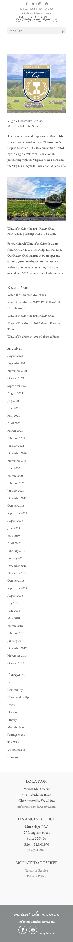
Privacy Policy (36, 876)
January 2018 (15, 641)
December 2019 (17, 498)
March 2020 (15, 476)
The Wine (32, 126)
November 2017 (17, 655)
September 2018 (17, 588)
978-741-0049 (36, 850)
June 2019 (13, 528)
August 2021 (15, 393)
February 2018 (16, 633)
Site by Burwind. (47, 933)
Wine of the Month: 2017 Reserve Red (30, 228)
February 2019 (16, 551)
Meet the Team (16, 727)
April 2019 (14, 543)
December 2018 (17, 566)
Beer (10, 682)
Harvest (12, 712)
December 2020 (17, 453)
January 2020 (15, 490)
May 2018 (13, 618)
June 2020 (13, 468)
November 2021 (17, 371)
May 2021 (13, 416)
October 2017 (15, 663)
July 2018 (13, 603)
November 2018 (17, 573)
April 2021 (14, 423)
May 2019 (13, 536)
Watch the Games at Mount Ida (26, 295)
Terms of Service (36, 870)
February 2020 (16, 483)
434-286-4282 (27, 8)
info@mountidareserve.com (36, 13)
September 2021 (17, 386)
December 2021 (17, 363)
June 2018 (13, 611)
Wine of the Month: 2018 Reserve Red (30, 316)
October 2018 (15, 580)
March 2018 (15, 626)
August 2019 (15, 521)
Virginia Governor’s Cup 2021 (26, 121)
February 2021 (16, 438)
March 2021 (15, 431)
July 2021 (13, 401)
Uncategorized (16, 750)
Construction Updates (21, 697)
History (12, 720)
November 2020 (17, 461)
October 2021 (15, 378)
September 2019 (17, 513)
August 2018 (15, 596)
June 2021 (13, 408)
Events (11, 705)
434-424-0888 (46, 8)
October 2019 (15, 506)
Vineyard (13, 757)
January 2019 (15, 558)
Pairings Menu (33, 234)
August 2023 (15, 356)
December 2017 (17, 648)
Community (15, 690)
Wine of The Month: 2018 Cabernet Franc (33, 336)
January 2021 (15, 446)
